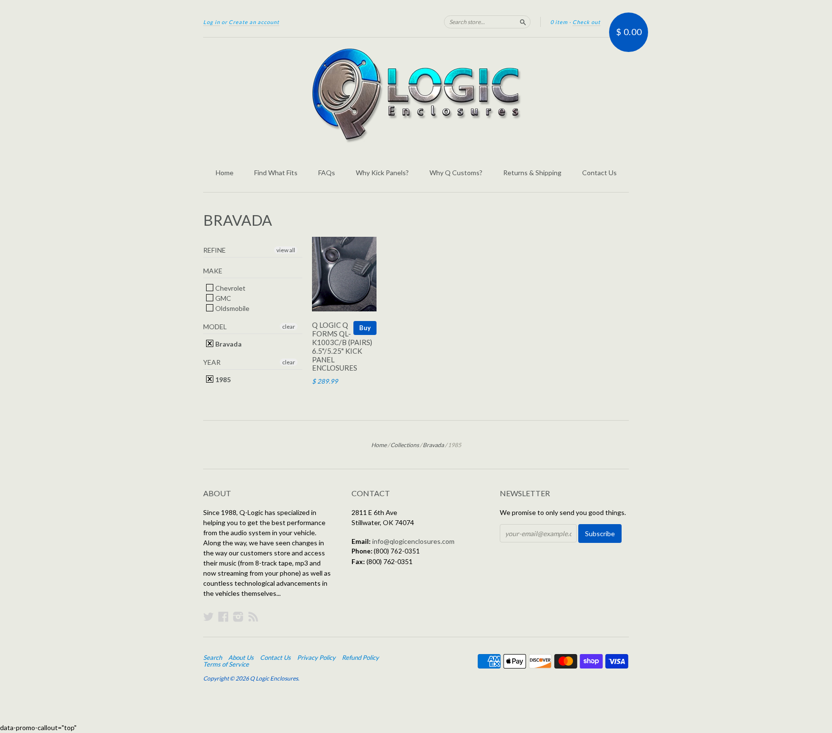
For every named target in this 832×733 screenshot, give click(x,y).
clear (288, 326)
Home (225, 172)
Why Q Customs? (455, 172)
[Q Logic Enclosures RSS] (253, 616)
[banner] (416, 95)
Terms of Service (226, 664)
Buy (365, 328)
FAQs (326, 172)
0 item (559, 22)
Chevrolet (230, 288)
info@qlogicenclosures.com (413, 541)
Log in (211, 22)
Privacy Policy (316, 657)
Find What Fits (276, 172)
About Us (241, 657)
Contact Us (599, 172)
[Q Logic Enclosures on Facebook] (223, 616)
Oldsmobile (231, 308)
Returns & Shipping (532, 172)
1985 (222, 379)
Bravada (228, 344)
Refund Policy (360, 657)
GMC (222, 298)
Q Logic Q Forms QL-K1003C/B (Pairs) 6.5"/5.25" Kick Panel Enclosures (342, 346)
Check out (586, 22)
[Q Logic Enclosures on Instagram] (238, 616)
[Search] (523, 22)
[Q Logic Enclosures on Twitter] (208, 616)
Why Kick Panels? (382, 172)
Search (212, 657)
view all (285, 250)
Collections (404, 445)
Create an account (254, 22)
